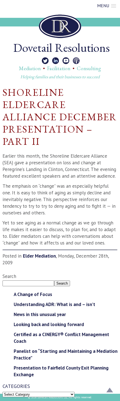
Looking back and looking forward (49, 324)
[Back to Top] (109, 390)
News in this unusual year (40, 314)
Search (9, 276)
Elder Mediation (39, 256)
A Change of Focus (33, 294)
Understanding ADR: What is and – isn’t (54, 304)
